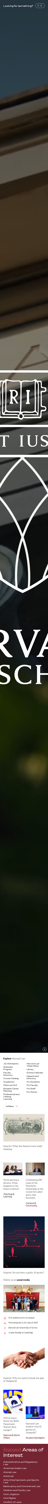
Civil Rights (9, 1498)
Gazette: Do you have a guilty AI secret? (23, 1272)
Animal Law (9, 1472)
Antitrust (8, 1476)
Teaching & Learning (8, 1195)
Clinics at (10, 1085)
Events (35, 1073)
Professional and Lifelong (11, 1096)
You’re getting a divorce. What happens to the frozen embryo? (11, 1184)
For (33, 1082)
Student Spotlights (35, 1438)
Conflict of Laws (12, 1502)
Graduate (8, 1068)
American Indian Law (15, 1468)
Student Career (11, 1090)
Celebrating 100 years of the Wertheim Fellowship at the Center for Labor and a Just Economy (34, 1188)
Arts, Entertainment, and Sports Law (21, 1481)
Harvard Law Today (33, 1065)
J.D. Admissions (11, 1064)
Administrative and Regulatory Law (20, 1463)
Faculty (8, 1074)
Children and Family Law (16, 1490)
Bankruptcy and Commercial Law (21, 1486)
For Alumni (32, 1092)
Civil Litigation (11, 1494)
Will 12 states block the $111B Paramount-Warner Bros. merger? (11, 1424)
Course (11, 1078)
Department (33, 1077)
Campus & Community (31, 1204)
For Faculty (32, 1085)
